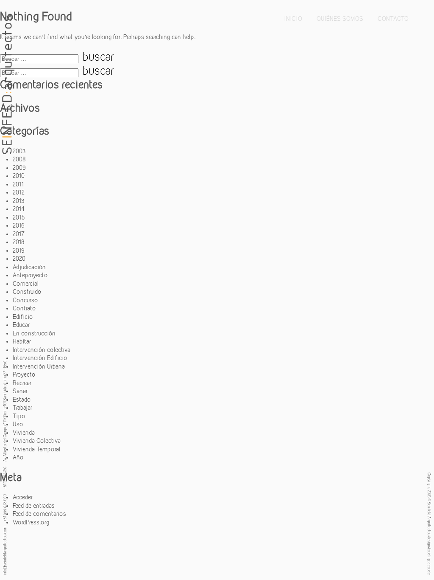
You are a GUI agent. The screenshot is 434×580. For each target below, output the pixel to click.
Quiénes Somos (340, 18)
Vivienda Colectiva (37, 440)
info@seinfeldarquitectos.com (5, 551)
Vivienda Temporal (36, 449)
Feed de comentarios (39, 513)
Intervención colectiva (41, 349)
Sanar (20, 391)
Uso (18, 424)
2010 (19, 175)
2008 (19, 159)
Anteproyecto (30, 275)
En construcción (34, 333)
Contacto (393, 18)
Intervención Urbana (39, 366)
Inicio (293, 18)
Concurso (25, 300)
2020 (19, 258)
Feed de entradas (34, 505)
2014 (19, 209)
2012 (19, 192)
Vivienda (24, 432)
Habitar (22, 341)
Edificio (23, 316)
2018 (19, 242)
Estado (22, 399)
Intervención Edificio (40, 358)
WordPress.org (31, 522)
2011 (18, 184)
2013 (19, 200)
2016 (19, 225)
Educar (21, 324)
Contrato (24, 308)
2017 (19, 234)
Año (18, 457)
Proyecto (24, 374)
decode (429, 569)
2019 (19, 250)
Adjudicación (29, 267)
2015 (19, 217)
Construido (27, 291)
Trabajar (22, 407)
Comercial (26, 283)
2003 (19, 151)
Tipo (19, 416)
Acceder (23, 497)
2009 (19, 167)
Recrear (22, 383)
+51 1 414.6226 (5, 478)
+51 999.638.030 (5, 507)
